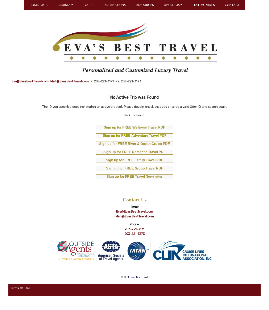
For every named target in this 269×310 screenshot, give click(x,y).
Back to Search (134, 115)
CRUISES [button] (64, 5)
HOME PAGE (38, 5)
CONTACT (232, 5)
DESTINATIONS (114, 5)
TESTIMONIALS (203, 5)
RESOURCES (145, 5)
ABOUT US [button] (172, 5)
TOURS (88, 5)
